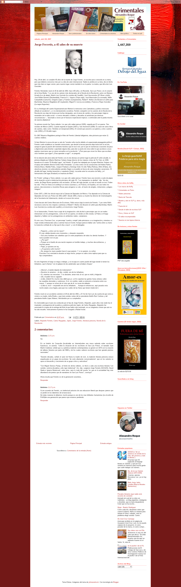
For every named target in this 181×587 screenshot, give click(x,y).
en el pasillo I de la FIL (136, 546)
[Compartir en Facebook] (81, 317)
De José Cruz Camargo (126, 519)
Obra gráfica (124, 33)
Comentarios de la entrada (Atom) (79, 451)
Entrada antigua (105, 443)
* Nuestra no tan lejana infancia (129, 220)
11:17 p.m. (52, 387)
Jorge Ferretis (77, 321)
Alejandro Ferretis (46, 321)
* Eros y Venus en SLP (126, 213)
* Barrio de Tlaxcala (125, 197)
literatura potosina (89, 321)
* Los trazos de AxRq (125, 187)
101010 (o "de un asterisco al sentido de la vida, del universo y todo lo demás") (137, 455)
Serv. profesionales (75, 33)
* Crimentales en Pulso (126, 190)
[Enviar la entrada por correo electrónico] (70, 317)
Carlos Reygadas (60, 321)
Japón (69, 321)
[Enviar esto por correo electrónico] (74, 317)
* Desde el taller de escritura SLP (129, 210)
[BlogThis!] (76, 317)
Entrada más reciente (44, 443)
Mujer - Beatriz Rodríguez (127, 507)
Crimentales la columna (108, 33)
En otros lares (90, 33)
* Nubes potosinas (124, 194)
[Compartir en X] (79, 317)
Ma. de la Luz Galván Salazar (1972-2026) (135, 472)
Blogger (115, 582)
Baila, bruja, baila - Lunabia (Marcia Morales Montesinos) (136, 484)
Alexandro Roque (58, 33)
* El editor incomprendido (126, 217)
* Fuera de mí (122, 206)
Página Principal (42, 33)
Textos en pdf (137, 33)
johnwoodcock (94, 582)
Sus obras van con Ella (136, 530)
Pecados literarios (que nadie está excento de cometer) (130, 495)
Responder (44, 380)
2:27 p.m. (51, 336)
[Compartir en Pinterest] (83, 317)
